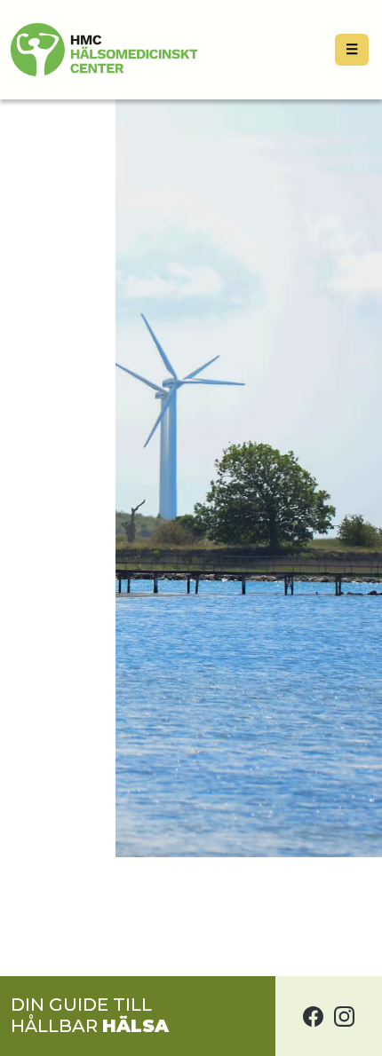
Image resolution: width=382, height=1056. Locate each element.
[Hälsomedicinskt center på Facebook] (313, 1016)
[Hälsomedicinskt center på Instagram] (344, 1016)
